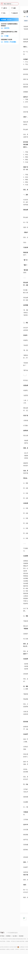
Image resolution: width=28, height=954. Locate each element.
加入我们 (15, 936)
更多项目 (9, 19)
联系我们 (8, 936)
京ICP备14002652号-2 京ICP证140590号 (8, 947)
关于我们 (2, 936)
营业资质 (21, 936)
